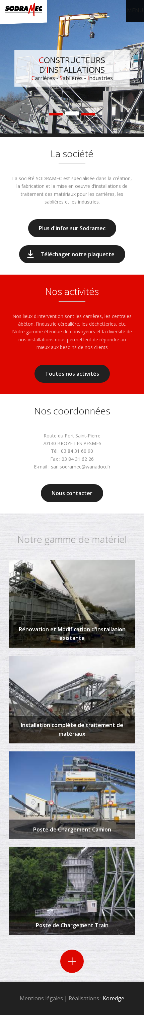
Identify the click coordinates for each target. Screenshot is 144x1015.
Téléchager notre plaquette (78, 254)
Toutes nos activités (72, 373)
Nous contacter (72, 493)
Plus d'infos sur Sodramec (72, 228)
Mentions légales (41, 998)
